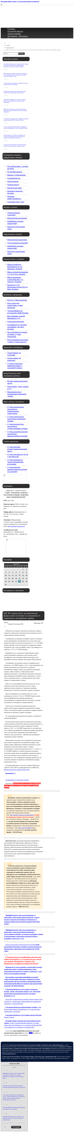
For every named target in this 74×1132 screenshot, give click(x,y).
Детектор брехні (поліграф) (13, 214)
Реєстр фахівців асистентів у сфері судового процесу (17, 341)
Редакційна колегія (14, 172)
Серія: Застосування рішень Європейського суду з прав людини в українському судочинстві (22, 1009)
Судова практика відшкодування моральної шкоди (17, 449)
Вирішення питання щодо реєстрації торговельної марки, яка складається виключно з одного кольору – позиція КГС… (16, 111)
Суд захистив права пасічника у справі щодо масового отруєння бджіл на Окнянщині (16, 84)
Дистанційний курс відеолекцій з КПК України (17, 312)
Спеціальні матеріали (15, 321)
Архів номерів (12, 181)
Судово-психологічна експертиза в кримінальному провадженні (15, 410)
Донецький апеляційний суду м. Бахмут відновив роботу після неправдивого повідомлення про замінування (15, 101)
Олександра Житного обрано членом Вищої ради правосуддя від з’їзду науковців (14, 1108)
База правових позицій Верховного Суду (16, 317)
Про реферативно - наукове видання (17, 167)
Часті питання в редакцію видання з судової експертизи (17, 334)
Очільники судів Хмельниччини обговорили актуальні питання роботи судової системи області (14, 1086)
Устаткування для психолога (14, 359)
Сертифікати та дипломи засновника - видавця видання (17, 327)
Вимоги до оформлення (16, 175)
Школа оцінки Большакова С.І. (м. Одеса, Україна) (17, 273)
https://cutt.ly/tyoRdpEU (25, 828)
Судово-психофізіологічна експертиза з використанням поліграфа (17, 434)
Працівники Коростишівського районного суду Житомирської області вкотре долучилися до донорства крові (13, 1118)
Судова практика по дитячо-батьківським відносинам (15, 462)
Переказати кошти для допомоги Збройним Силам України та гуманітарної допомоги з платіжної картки (22, 786)
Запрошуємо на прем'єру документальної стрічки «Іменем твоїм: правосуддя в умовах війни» (15, 92)
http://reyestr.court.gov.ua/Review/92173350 (16, 769)
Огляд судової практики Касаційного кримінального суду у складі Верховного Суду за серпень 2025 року (15, 127)
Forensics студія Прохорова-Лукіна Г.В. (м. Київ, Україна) (17, 287)
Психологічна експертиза (17, 218)
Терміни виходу (13, 185)
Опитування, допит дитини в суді (17, 387)
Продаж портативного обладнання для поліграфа (20, 944)
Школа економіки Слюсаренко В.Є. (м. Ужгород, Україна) (15, 279)
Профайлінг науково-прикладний (15, 222)
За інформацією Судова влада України (17, 780)
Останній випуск (13, 178)
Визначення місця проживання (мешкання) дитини (16, 394)
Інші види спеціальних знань (16, 228)
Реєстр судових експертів (17, 300)
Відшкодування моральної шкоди (17, 382)
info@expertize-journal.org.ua (16, 526)
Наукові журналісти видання (15, 192)
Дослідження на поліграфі (17, 243)
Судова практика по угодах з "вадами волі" (17, 455)
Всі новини (16, 1127)
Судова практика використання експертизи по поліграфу (17, 469)
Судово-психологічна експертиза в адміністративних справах (17, 426)
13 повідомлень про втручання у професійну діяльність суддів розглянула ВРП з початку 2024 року (16, 119)
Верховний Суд (10, 773)
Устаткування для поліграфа (14, 354)
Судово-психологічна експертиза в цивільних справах (16, 419)
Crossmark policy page (15, 202)
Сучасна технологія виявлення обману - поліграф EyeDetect (14, 365)
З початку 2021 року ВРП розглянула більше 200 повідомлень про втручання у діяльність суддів (15, 145)
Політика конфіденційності (14, 197)
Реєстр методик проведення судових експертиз (15, 305)
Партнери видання (14, 188)
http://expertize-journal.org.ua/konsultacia (22, 815)
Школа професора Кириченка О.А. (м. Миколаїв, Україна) (14, 266)
